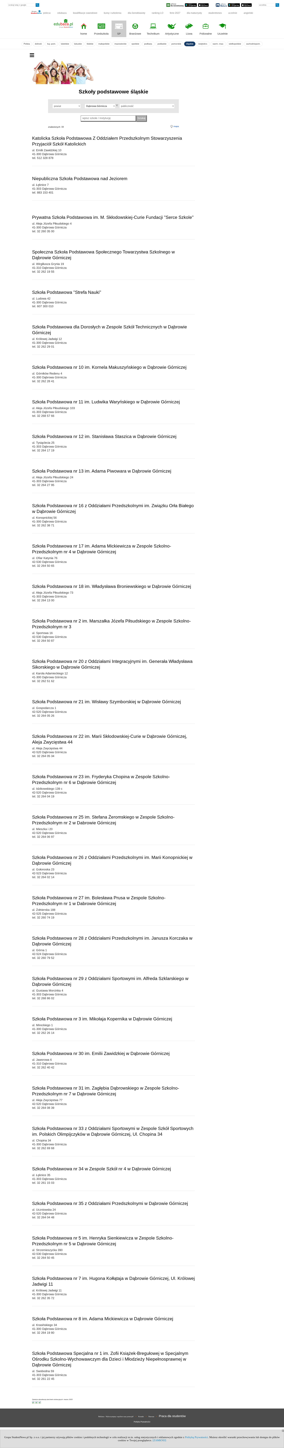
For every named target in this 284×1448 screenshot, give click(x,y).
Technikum (153, 33)
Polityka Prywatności (142, 1422)
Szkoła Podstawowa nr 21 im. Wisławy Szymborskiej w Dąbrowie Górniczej (106, 701)
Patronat (151, 1416)
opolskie (135, 44)
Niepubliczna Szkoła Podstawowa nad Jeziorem (79, 178)
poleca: (47, 13)
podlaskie (162, 44)
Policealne (206, 33)
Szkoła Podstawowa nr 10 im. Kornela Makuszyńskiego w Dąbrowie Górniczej (109, 367)
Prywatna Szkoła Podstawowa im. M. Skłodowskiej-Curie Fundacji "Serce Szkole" (113, 217)
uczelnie (232, 13)
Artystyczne (172, 33)
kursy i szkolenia (112, 13)
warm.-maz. (218, 44)
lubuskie (78, 44)
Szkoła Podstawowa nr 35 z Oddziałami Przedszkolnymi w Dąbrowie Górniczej (110, 1203)
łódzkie (90, 44)
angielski (248, 13)
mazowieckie (120, 44)
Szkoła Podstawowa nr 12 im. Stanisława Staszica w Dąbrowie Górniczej (104, 436)
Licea (189, 33)
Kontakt (141, 1416)
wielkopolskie (235, 44)
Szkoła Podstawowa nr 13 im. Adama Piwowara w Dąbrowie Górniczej (101, 471)
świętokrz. (203, 44)
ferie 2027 (175, 13)
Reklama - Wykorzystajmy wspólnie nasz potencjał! (116, 1416)
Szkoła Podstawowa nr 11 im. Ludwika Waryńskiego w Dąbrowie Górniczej (106, 401)
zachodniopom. (253, 44)
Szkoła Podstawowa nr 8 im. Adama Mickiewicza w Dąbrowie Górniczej (102, 1318)
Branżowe (135, 33)
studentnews (215, 13)
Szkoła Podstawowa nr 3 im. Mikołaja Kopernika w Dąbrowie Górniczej (102, 1018)
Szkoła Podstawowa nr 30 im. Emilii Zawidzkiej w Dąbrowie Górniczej (101, 1053)
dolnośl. (38, 44)
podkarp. (148, 44)
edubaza (62, 13)
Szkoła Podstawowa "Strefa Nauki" (66, 292)
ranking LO (157, 13)
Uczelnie (222, 33)
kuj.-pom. (51, 44)
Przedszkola (101, 33)
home (83, 33)
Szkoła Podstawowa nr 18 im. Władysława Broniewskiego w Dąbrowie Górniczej (111, 586)
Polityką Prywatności (196, 1437)
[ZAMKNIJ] (159, 1440)
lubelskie (65, 44)
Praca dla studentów (172, 1416)
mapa (176, 126)
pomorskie (176, 44)
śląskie (189, 44)
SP (119, 33)
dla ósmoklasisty (136, 13)
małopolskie (103, 44)
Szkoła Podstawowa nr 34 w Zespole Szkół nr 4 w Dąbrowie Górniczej (101, 1168)
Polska (27, 44)
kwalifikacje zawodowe (85, 13)
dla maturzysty (194, 13)
